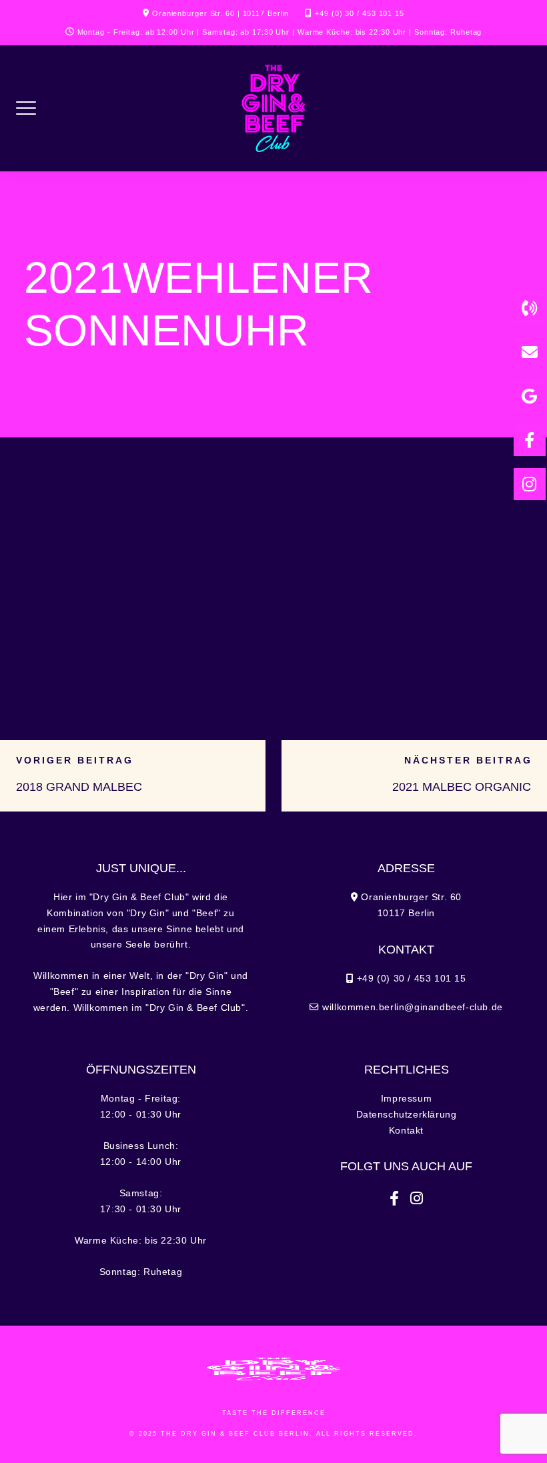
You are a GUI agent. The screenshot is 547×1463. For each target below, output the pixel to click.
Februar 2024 (329, 579)
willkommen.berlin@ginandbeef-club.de (412, 1007)
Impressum (406, 1099)
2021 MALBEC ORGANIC (461, 787)
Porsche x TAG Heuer (81, 563)
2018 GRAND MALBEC (79, 787)
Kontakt (406, 1131)
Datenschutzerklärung (406, 1115)
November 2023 (334, 604)
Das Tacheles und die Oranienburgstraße (127, 654)
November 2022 (334, 654)
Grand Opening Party (80, 594)
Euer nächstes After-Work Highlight (112, 624)
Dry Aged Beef (65, 685)
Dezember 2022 (333, 630)
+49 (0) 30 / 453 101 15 (359, 13)
